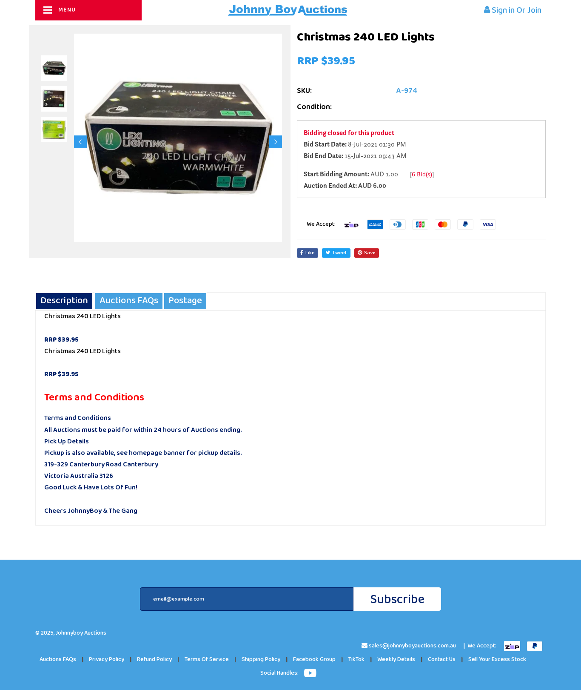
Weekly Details (396, 659)
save (370, 252)
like (310, 252)
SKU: (304, 91)
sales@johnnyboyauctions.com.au (412, 646)
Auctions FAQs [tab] (129, 301)
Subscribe (397, 599)
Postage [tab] (185, 301)
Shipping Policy (261, 659)
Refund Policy (154, 659)
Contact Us (442, 659)
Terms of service (207, 659)
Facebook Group (314, 659)
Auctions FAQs (58, 659)
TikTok (356, 659)
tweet (339, 252)
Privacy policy (106, 659)
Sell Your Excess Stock (497, 659)
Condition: (314, 107)
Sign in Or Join (515, 10)
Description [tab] (64, 301)
